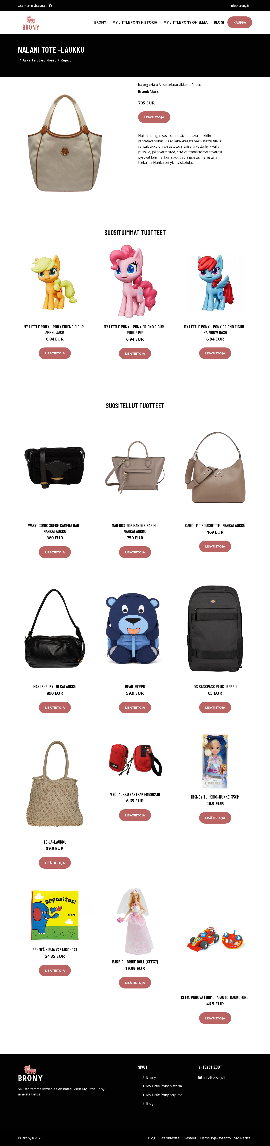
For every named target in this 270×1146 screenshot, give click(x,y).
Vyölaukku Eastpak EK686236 (135, 794)
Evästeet (189, 1138)
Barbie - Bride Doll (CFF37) (135, 961)
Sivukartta (242, 1138)
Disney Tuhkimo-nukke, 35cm (215, 796)
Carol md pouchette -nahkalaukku (215, 525)
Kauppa (240, 22)
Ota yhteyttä (169, 1138)
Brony (100, 22)
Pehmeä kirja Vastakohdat (54, 949)
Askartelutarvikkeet (39, 60)
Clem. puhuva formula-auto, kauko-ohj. (215, 997)
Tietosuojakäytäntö (215, 1138)
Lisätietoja (154, 117)
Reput (66, 60)
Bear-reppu (135, 686)
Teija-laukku (54, 841)
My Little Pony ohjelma (185, 22)
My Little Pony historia (134, 22)
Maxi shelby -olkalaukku (54, 686)
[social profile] (50, 6)
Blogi (219, 22)
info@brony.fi (240, 6)
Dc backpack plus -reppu (215, 686)
